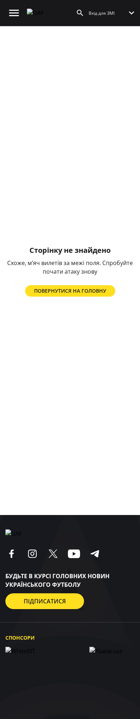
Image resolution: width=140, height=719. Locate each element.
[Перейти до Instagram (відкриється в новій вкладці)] (32, 553)
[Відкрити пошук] (80, 13)
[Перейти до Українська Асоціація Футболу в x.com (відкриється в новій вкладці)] (53, 553)
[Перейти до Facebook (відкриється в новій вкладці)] (11, 553)
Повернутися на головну (70, 290)
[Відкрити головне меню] (14, 13)
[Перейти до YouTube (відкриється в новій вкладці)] (74, 553)
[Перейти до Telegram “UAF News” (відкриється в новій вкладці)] (95, 553)
